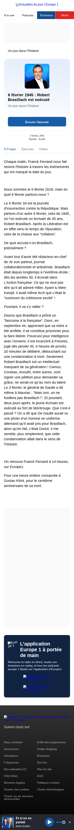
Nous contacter (13, 742)
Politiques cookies (48, 782)
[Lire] (49, 822)
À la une (9, 15)
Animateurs (11, 755)
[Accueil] (37, 4)
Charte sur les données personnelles (18, 797)
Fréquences (11, 762)
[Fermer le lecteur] (69, 822)
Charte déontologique (50, 789)
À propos (10, 149)
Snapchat (33, 734)
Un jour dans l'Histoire (23, 51)
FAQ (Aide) (11, 775)
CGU (40, 775)
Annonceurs (11, 749)
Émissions (46, 15)
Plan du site (44, 769)
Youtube (26, 734)
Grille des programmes (51, 742)
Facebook (19, 734)
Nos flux (42, 762)
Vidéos (43, 149)
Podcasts (28, 15)
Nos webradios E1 (15, 769)
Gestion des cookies (16, 789)
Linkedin (39, 734)
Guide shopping (47, 749)
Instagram (13, 734)
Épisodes (28, 149)
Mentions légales (14, 782)
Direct (64, 15)
